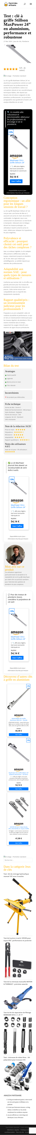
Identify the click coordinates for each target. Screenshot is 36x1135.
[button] (15, 76)
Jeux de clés (17, 41)
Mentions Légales (13, 1130)
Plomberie (25, 41)
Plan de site (20, 1132)
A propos (28, 1132)
